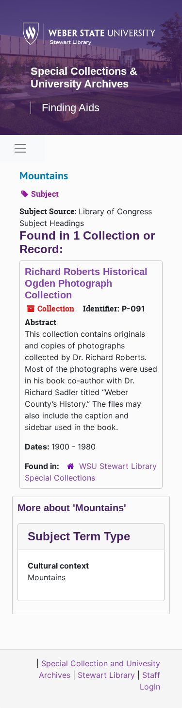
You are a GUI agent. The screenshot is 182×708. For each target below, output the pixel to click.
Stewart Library (106, 675)
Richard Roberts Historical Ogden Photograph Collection (86, 283)
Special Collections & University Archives (84, 77)
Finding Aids (70, 108)
